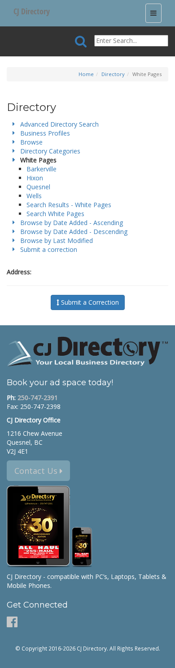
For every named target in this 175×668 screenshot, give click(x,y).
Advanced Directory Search (59, 124)
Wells (34, 195)
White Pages (38, 160)
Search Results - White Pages (68, 204)
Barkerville (41, 169)
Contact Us (37, 470)
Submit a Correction (89, 302)
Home (86, 74)
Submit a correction (48, 249)
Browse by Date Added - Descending (73, 231)
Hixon (34, 178)
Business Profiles (45, 133)
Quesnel (38, 187)
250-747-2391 (38, 397)
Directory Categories (50, 151)
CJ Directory (31, 11)
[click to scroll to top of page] (163, 657)
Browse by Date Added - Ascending (71, 222)
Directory (113, 74)
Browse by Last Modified (56, 240)
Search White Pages (55, 213)
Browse (31, 142)
